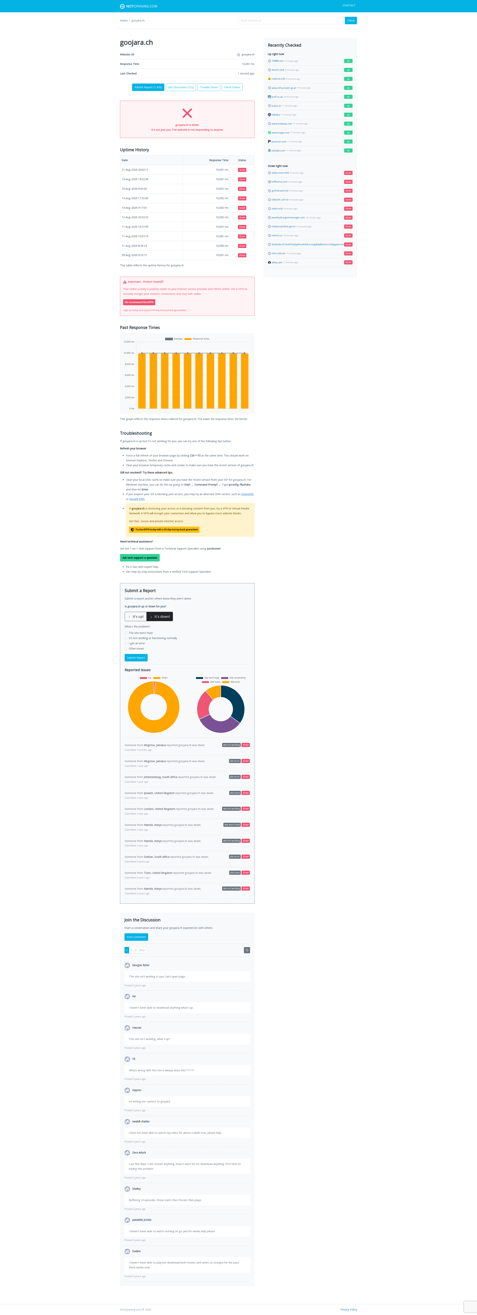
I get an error (137, 643)
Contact (349, 5)
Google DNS (137, 499)
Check (351, 20)
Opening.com (141, 6)
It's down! (160, 616)
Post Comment (136, 937)
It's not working (153, 638)
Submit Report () (148, 87)
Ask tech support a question (139, 557)
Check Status (232, 87)
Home (124, 20)
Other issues (136, 648)
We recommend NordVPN (139, 302)
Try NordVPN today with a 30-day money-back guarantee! (166, 529)
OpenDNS (247, 494)
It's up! (136, 616)
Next (142, 950)
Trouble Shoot (209, 87)
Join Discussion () (181, 87)
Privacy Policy (349, 1309)
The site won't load (141, 633)
